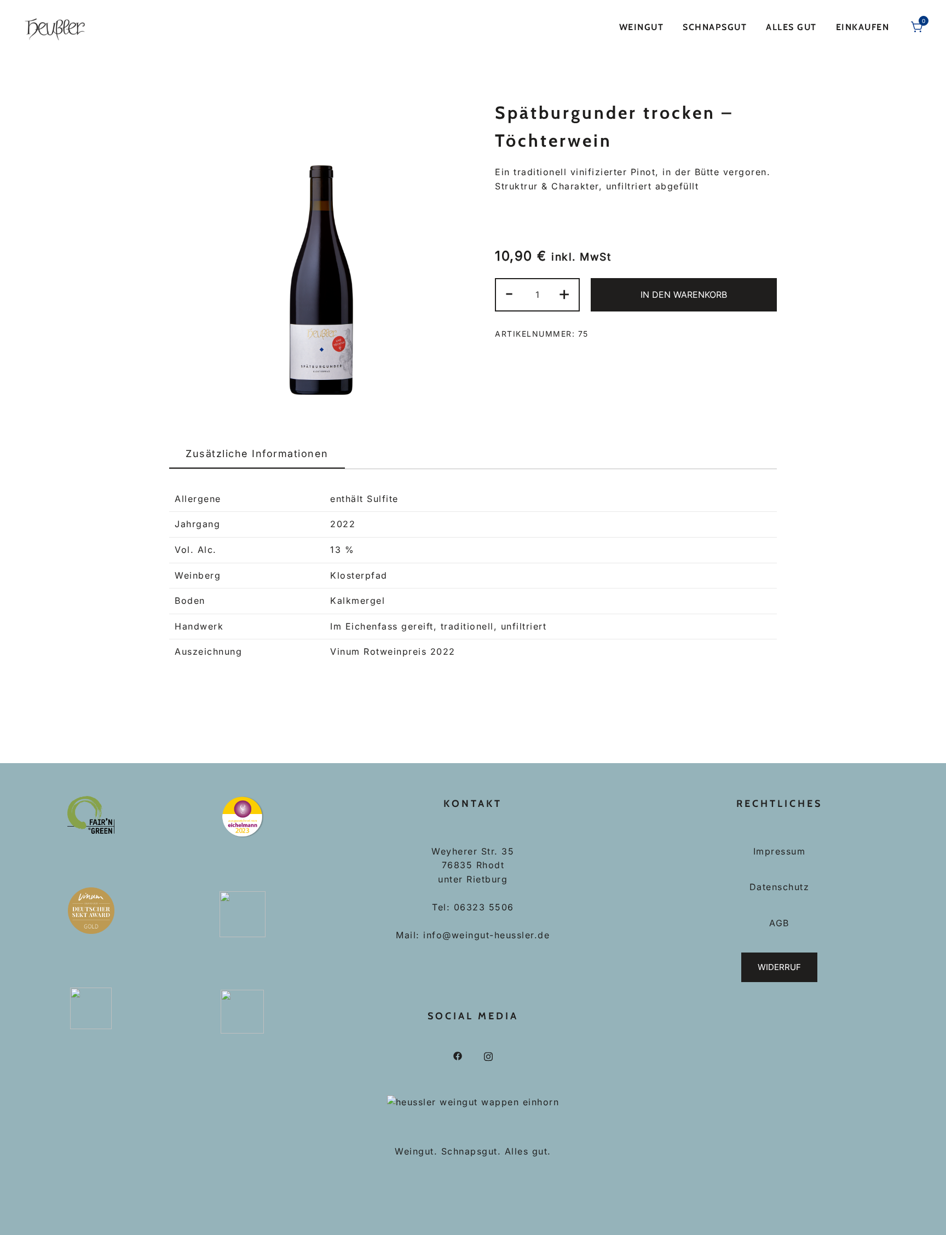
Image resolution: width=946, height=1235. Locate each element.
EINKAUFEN (863, 27)
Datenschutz (779, 886)
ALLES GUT (791, 27)
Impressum (779, 851)
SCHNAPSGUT (715, 27)
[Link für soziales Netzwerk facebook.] (457, 1055)
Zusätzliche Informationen (257, 453)
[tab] (257, 455)
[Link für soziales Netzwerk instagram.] (488, 1055)
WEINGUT (641, 27)
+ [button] (565, 292)
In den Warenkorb (684, 294)
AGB (779, 922)
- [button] (510, 292)
